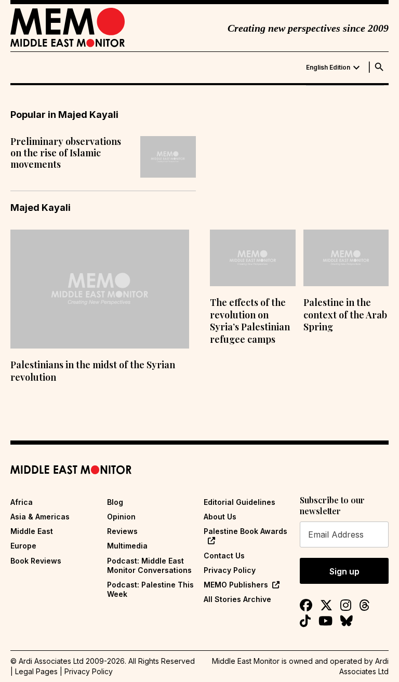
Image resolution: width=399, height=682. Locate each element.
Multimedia (127, 545)
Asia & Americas (40, 516)
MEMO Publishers (236, 584)
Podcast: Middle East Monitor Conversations (149, 565)
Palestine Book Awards (245, 531)
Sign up (344, 571)
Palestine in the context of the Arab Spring (345, 314)
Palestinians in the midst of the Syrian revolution (92, 370)
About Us (220, 516)
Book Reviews (35, 560)
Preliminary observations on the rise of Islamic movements (65, 153)
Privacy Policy (230, 570)
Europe (23, 545)
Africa (21, 502)
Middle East (31, 531)
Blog (115, 502)
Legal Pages (36, 671)
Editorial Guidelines (239, 502)
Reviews (122, 531)
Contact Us (224, 555)
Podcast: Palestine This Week (150, 589)
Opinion (121, 516)
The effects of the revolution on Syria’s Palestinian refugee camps (250, 320)
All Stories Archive (237, 599)
